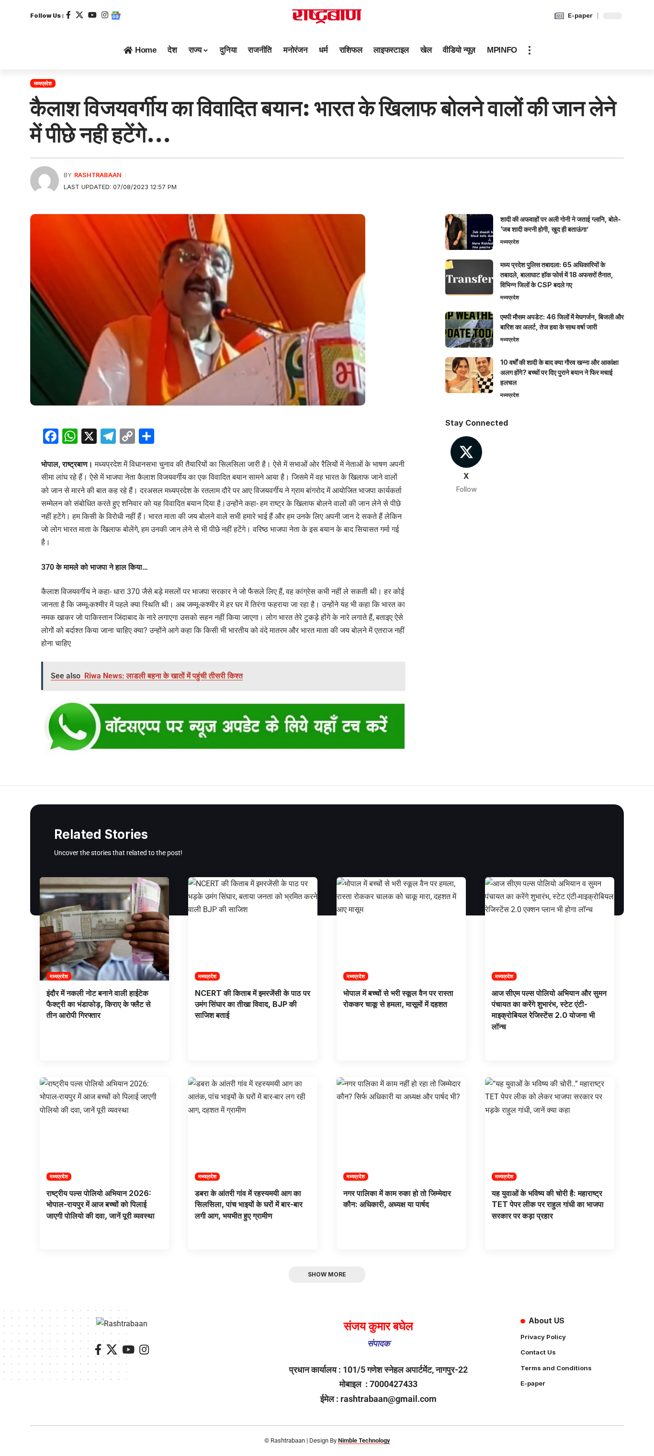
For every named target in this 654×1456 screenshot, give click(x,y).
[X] (79, 15)
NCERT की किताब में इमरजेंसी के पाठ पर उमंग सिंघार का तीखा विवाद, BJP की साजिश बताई (252, 1004)
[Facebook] (68, 15)
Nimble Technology (364, 1440)
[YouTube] (92, 15)
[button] (529, 50)
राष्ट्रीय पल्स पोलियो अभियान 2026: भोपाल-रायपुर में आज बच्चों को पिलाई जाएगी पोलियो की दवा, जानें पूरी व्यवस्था (100, 1204)
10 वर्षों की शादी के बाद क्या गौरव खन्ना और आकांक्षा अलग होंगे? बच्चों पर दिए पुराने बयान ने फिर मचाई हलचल (559, 372)
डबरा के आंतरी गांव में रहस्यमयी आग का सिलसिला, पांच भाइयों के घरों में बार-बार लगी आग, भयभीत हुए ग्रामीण (249, 1204)
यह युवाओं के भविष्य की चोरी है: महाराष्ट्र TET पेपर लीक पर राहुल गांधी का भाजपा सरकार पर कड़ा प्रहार (548, 1204)
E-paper (580, 15)
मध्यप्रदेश (43, 83)
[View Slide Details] (223, 727)
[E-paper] (559, 15)
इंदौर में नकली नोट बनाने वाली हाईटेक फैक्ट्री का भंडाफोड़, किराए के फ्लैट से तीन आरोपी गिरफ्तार (98, 1004)
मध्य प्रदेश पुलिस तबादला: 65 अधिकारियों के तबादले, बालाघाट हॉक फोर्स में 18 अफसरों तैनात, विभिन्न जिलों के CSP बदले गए (556, 274)
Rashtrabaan (98, 175)
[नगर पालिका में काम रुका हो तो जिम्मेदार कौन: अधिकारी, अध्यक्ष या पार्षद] (401, 1129)
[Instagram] (105, 15)
